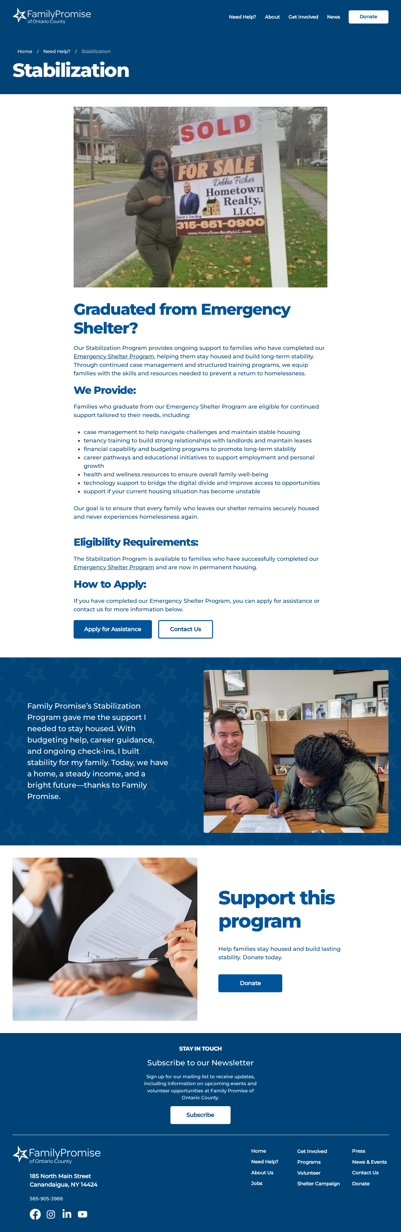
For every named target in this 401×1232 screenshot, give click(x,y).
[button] (272, 17)
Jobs (257, 1183)
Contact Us (365, 1173)
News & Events (369, 1162)
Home (258, 1151)
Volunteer (308, 1173)
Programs (309, 1162)
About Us (262, 1173)
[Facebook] (35, 1214)
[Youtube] (82, 1214)
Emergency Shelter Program (114, 356)
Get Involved (312, 1151)
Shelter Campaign (318, 1183)
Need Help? (265, 1162)
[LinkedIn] (66, 1214)
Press (358, 1151)
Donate (361, 1183)
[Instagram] (50, 1214)
